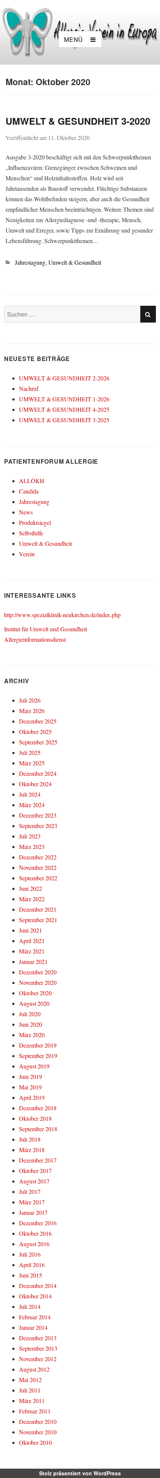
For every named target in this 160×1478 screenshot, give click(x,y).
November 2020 (38, 982)
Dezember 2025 (38, 721)
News (26, 512)
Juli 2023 (30, 836)
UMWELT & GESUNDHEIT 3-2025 (64, 420)
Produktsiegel (35, 522)
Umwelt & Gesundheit (74, 262)
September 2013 (38, 1348)
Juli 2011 (30, 1390)
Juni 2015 (30, 1275)
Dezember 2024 (38, 773)
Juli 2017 (30, 1191)
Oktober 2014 (35, 1296)
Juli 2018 (30, 1139)
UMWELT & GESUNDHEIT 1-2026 (64, 399)
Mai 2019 (30, 1087)
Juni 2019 (30, 1076)
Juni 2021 (30, 930)
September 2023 (38, 826)
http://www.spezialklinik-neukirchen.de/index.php (62, 615)
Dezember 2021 (38, 909)
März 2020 (32, 1035)
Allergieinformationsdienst (35, 639)
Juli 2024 (30, 794)
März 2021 (32, 951)
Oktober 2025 (35, 731)
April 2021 (32, 941)
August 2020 (34, 1003)
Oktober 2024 (35, 784)
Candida (29, 491)
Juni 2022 (30, 888)
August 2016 (34, 1244)
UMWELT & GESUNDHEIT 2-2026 (64, 378)
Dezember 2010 (38, 1421)
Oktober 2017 (35, 1170)
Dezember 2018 (38, 1108)
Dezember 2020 (38, 972)
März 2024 (32, 805)
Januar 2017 (33, 1212)
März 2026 (32, 711)
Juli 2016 (30, 1254)
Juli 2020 (30, 1014)
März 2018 (32, 1150)
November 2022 (38, 867)
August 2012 (34, 1369)
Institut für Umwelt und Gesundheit (45, 629)
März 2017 (32, 1202)
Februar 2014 (35, 1317)
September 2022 (38, 878)
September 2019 (38, 1056)
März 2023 (32, 846)
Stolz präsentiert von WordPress (80, 1473)
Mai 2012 (30, 1380)
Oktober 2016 (35, 1233)
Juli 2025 (30, 752)
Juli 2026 (30, 700)
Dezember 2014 (38, 1285)
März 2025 (32, 763)
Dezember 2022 (38, 857)
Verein (27, 554)
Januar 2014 (33, 1327)
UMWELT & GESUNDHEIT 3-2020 (78, 121)
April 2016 (32, 1265)
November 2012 (38, 1359)
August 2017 (34, 1181)
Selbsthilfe (31, 533)
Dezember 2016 (38, 1223)
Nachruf (28, 388)
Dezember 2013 (38, 1338)
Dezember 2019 (38, 1045)
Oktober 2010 (35, 1442)
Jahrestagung (30, 262)
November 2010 (38, 1432)
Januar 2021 (33, 961)
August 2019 (34, 1066)
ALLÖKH (31, 481)
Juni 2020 (30, 1024)
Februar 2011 (35, 1411)
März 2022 (32, 899)
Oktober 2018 (35, 1118)
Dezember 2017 (38, 1160)
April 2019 (32, 1097)
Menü (73, 39)
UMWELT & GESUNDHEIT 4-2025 (64, 409)
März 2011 (32, 1400)
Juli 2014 (30, 1306)
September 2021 (38, 920)
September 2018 (38, 1129)
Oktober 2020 (35, 993)
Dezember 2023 (38, 815)
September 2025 (38, 742)
